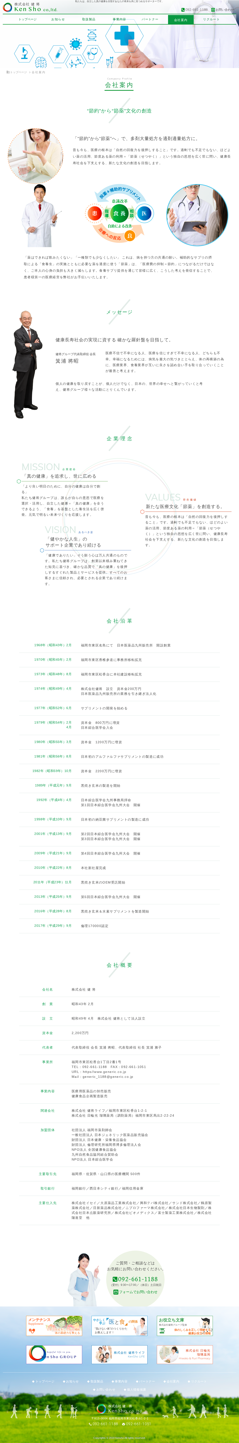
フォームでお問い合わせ (138, 1292)
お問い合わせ (225, 9)
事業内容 (119, 19)
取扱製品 (89, 19)
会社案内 (181, 20)
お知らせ (58, 19)
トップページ (27, 19)
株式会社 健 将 (27, 4)
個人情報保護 (136, 1389)
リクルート (211, 19)
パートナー (150, 19)
